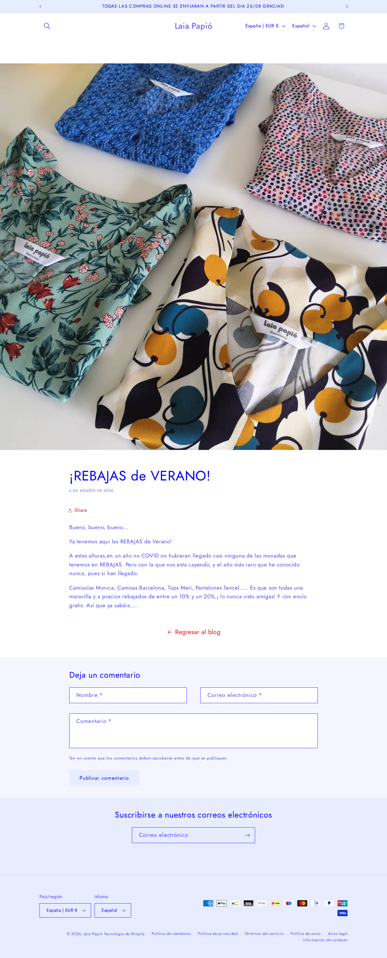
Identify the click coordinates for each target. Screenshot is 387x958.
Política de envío (306, 933)
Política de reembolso (171, 933)
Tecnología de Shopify (124, 933)
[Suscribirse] (247, 835)
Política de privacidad (218, 933)
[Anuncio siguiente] (347, 6)
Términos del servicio (264, 933)
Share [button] (81, 510)
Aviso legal (338, 933)
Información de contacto (325, 939)
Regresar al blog (197, 631)
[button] (46, 25)
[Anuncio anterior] (40, 6)
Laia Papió (93, 933)
